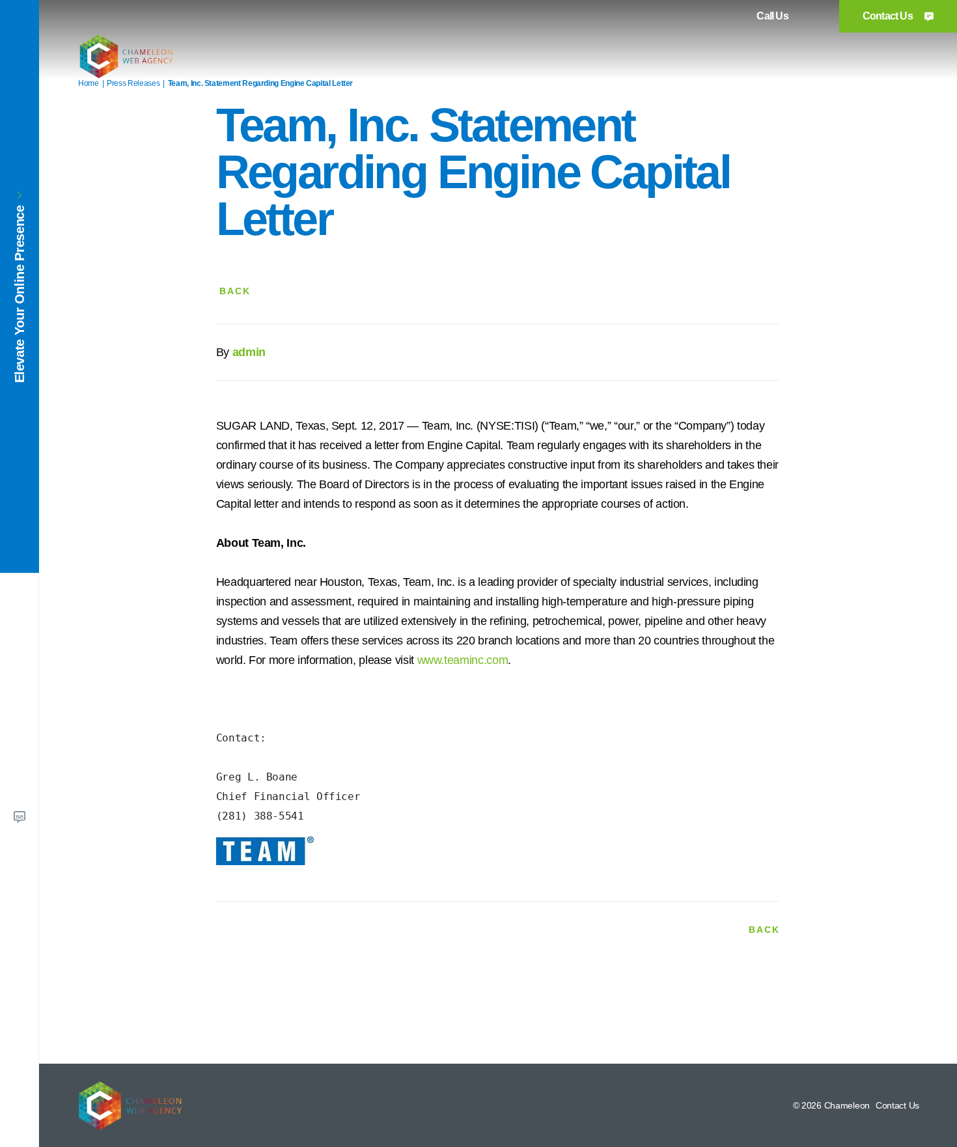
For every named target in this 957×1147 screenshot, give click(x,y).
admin (249, 352)
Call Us (772, 15)
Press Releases (133, 83)
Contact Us (889, 15)
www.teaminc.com (462, 660)
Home (88, 83)
